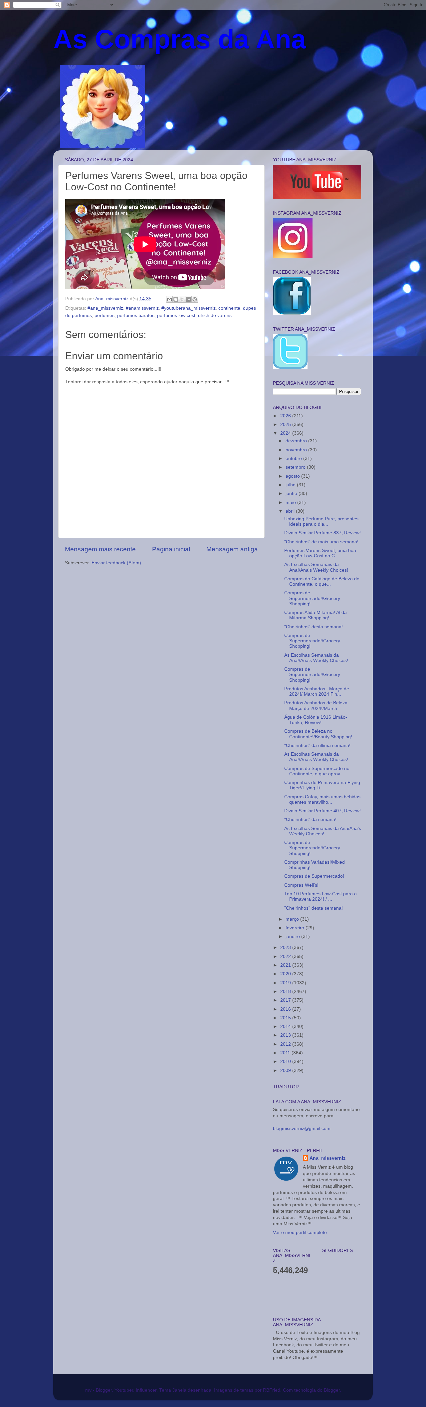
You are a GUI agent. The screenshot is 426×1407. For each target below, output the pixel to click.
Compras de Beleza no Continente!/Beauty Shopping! (318, 734)
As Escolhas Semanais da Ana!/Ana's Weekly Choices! (316, 567)
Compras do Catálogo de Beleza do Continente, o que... (321, 581)
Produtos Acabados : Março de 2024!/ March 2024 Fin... (316, 691)
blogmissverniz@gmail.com (301, 1128)
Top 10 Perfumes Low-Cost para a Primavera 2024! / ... (320, 896)
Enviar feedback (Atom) (116, 562)
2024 (286, 433)
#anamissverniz (142, 308)
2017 (286, 1000)
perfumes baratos (135, 315)
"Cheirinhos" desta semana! (313, 626)
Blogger (332, 1390)
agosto (293, 476)
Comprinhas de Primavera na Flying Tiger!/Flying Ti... (322, 785)
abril (291, 511)
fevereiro (296, 927)
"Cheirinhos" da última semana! (317, 745)
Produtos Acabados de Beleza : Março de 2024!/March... (317, 705)
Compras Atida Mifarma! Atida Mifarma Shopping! (315, 615)
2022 (286, 956)
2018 (286, 991)
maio (291, 502)
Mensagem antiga (232, 549)
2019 (286, 982)
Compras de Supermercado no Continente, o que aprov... (316, 771)
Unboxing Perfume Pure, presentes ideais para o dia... (321, 521)
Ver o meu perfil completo (300, 1232)
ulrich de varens (215, 315)
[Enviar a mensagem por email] (169, 299)
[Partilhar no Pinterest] (194, 299)
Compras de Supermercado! (314, 876)
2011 (286, 1052)
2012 (286, 1044)
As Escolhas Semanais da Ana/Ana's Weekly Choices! (322, 831)
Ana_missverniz (327, 1158)
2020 (286, 973)
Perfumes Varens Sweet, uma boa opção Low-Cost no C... (320, 553)
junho (292, 493)
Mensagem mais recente (100, 549)
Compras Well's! (301, 885)
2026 (286, 415)
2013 (286, 1035)
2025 (286, 424)
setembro (296, 467)
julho (291, 484)
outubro (294, 458)
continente (229, 308)
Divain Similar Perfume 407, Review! (322, 810)
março (293, 919)
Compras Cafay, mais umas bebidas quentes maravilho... (322, 799)
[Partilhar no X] (182, 299)
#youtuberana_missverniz (188, 308)
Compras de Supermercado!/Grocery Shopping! (312, 598)
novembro (297, 449)
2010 (286, 1061)
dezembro (297, 440)
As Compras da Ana (179, 39)
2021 (286, 965)
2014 (286, 1026)
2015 (286, 1017)
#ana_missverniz (105, 308)
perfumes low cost (176, 315)
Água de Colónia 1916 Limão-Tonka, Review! (315, 720)
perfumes (104, 315)
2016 (286, 1009)
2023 (286, 947)
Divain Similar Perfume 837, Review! (322, 532)
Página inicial (171, 549)
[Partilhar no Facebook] (188, 299)
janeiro (293, 936)
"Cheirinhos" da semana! (310, 819)
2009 (286, 1070)
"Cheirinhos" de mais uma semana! (321, 541)
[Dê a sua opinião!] (175, 299)
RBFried (271, 1390)
